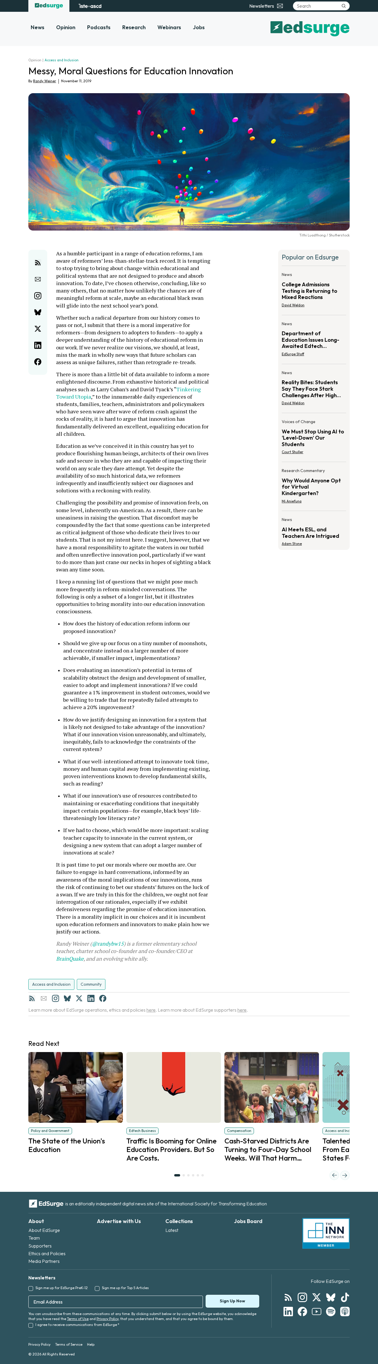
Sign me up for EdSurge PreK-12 (61, 1288)
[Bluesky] (67, 998)
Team (34, 1238)
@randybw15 (108, 943)
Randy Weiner (44, 81)
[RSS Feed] (31, 998)
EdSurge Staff (293, 354)
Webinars (169, 27)
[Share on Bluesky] (37, 312)
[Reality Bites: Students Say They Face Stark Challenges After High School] (314, 389)
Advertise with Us (119, 1221)
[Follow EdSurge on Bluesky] (330, 1297)
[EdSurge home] (48, 6)
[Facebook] (102, 998)
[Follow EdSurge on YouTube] (316, 1311)
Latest (171, 1230)
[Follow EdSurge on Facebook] (302, 1311)
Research (134, 27)
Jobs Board (248, 1221)
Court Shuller (292, 452)
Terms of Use (78, 1319)
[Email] (43, 998)
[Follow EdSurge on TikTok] (345, 1297)
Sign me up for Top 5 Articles (125, 1288)
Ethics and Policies (47, 1253)
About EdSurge (44, 1230)
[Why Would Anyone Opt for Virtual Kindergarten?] (314, 487)
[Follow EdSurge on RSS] (288, 1297)
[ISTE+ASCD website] (89, 6)
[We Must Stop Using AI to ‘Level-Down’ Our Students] (314, 438)
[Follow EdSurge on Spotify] (330, 1311)
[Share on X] (37, 328)
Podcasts (98, 27)
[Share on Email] (37, 279)
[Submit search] (343, 6)
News (37, 27)
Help (90, 1344)
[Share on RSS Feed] (37, 262)
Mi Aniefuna (292, 501)
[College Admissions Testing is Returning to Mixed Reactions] (314, 291)
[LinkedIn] (90, 998)
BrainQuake (70, 958)
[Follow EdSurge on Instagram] (302, 1297)
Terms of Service (68, 1344)
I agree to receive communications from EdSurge (77, 1324)
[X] (79, 998)
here (151, 1010)
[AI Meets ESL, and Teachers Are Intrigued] (314, 530)
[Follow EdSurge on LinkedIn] (288, 1311)
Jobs (199, 27)
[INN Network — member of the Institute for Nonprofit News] (326, 1233)
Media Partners (44, 1261)
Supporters (40, 1246)
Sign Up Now (232, 1301)
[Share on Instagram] (37, 295)
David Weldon (293, 305)
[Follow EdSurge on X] (316, 1297)
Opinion (65, 27)
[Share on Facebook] (37, 361)
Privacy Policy (107, 1319)
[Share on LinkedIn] (37, 345)
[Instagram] (55, 998)
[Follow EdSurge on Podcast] (345, 1311)
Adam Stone (292, 543)
